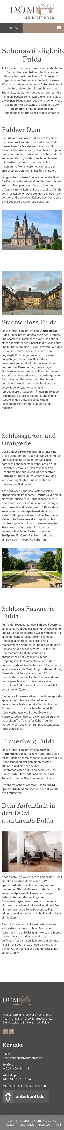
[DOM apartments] (32, 11)
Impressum (45, 1124)
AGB (58, 1124)
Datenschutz (26, 1124)
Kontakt (10, 1124)
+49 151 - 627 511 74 (17, 1079)
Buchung (11, 28)
